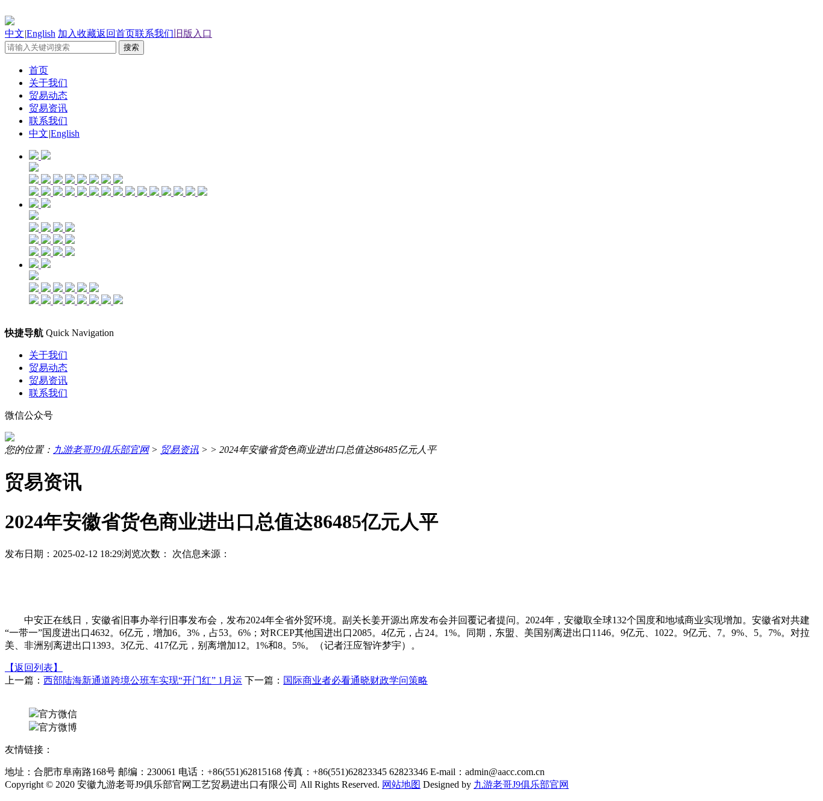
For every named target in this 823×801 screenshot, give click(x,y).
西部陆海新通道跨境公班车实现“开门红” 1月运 (142, 680)
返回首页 (115, 33)
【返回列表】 (34, 667)
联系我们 (154, 33)
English (41, 33)
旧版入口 (193, 33)
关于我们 (48, 83)
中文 (14, 33)
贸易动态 (48, 95)
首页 (38, 70)
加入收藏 (77, 33)
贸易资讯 (48, 108)
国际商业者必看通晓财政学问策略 (355, 680)
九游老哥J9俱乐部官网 (101, 449)
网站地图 (401, 784)
